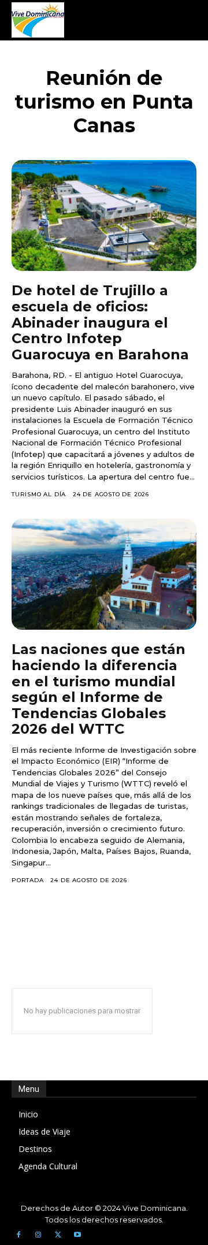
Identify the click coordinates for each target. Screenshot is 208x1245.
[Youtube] (77, 1235)
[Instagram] (38, 1235)
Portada (28, 880)
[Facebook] (18, 1235)
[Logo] (38, 20)
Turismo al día (39, 494)
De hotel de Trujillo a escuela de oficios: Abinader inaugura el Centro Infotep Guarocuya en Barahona (100, 322)
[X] (58, 1235)
